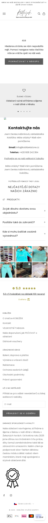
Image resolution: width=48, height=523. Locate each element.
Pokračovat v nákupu (24, 61)
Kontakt (7, 323)
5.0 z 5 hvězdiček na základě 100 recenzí (24, 294)
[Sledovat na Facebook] (4, 495)
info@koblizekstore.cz (27, 147)
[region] (24, 98)
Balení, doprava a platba (16, 355)
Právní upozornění (12, 379)
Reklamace (9, 365)
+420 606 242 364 (28, 152)
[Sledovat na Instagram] (11, 495)
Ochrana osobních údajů (15, 369)
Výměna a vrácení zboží (15, 360)
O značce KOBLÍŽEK (13, 318)
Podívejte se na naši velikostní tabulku (24, 158)
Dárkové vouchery (12, 341)
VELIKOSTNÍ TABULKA (13, 328)
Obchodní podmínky (13, 374)
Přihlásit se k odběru (21, 413)
